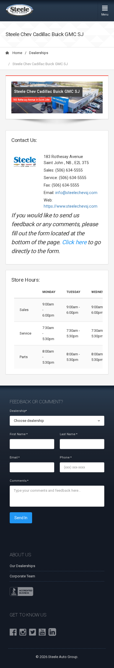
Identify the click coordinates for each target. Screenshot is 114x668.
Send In (20, 518)
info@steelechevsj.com (76, 192)
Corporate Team (22, 576)
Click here (74, 242)
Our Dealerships (22, 566)
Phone (65, 457)
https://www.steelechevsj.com (70, 206)
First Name (18, 434)
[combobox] (57, 421)
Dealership (18, 411)
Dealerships (38, 53)
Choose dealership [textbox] (29, 421)
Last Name (68, 434)
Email (14, 457)
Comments (19, 481)
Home (17, 53)
